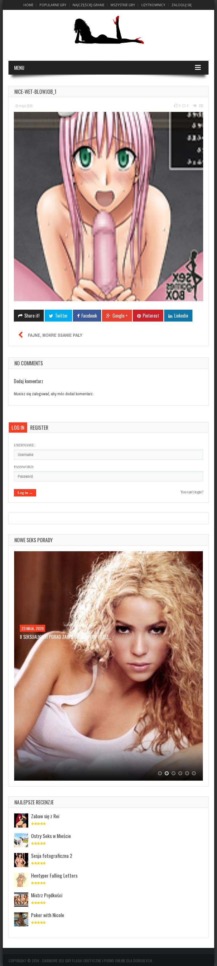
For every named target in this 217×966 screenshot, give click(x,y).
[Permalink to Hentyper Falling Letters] (21, 880)
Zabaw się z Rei (45, 816)
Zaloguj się (182, 5)
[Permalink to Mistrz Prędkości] (21, 900)
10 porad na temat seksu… (45, 636)
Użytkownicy (153, 5)
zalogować (40, 394)
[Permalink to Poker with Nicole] (21, 920)
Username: (24, 445)
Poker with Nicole (47, 915)
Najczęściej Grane (88, 5)
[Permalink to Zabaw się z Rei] (21, 821)
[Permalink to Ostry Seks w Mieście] (21, 841)
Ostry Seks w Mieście (51, 835)
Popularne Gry (53, 5)
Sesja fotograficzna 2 (51, 855)
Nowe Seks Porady (33, 540)
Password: (24, 467)
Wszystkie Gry (122, 5)
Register (39, 427)
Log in (18, 427)
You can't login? (191, 492)
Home (28, 5)
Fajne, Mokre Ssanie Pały (55, 335)
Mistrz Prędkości (46, 895)
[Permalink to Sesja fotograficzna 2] (21, 860)
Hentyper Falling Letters (54, 875)
